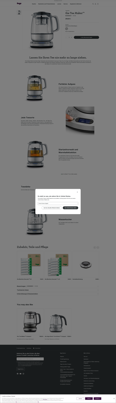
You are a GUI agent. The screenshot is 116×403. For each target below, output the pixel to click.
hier (16, 401)
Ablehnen (89, 398)
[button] (70, 207)
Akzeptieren (97, 398)
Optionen (80, 398)
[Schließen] (114, 398)
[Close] (77, 192)
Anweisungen (45, 399)
